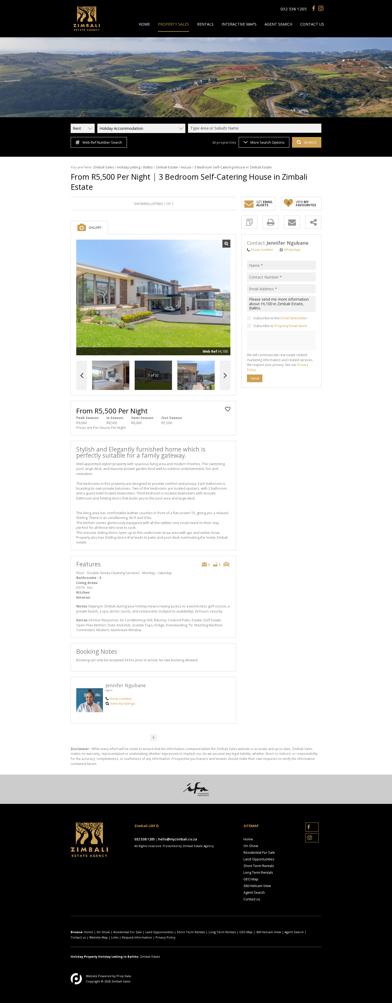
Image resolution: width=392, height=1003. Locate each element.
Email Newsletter (294, 318)
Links (114, 937)
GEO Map (250, 879)
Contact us (251, 899)
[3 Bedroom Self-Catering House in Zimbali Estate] (153, 297)
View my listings (122, 703)
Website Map (98, 937)
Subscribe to (280, 325)
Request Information (137, 937)
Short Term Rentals (258, 865)
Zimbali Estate (167, 167)
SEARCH (310, 142)
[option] (196, 375)
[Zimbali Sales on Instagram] (320, 8)
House (186, 167)
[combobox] (255, 128)
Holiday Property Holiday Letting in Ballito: (105, 956)
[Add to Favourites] (227, 409)
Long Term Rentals (258, 872)
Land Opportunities (258, 859)
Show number (120, 698)
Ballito (148, 167)
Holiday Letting (128, 167)
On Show (250, 845)
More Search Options (267, 142)
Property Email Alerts (290, 325)
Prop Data (124, 976)
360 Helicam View (257, 885)
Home (248, 839)
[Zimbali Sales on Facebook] (315, 8)
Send (254, 378)
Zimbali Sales (103, 167)
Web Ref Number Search (102, 142)
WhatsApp (292, 249)
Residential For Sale (259, 852)
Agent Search (254, 892)
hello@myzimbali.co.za (177, 839)
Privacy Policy (165, 937)
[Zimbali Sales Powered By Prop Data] (76, 978)
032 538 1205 (294, 8)
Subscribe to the (280, 318)
